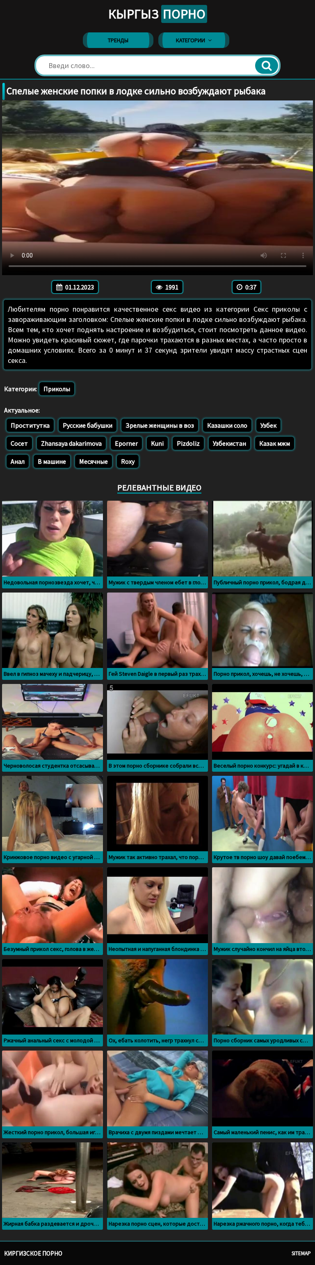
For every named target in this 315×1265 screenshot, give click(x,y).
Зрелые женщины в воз (160, 425)
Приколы (56, 389)
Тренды (118, 40)
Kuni (157, 443)
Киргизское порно (33, 1253)
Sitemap (301, 1253)
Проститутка (30, 425)
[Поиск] (266, 65)
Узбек (268, 425)
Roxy (128, 461)
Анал (18, 461)
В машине (52, 461)
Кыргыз (156, 14)
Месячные (93, 461)
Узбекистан (229, 443)
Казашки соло (227, 425)
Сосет (19, 443)
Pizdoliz (188, 443)
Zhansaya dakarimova (71, 443)
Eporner (126, 443)
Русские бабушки (87, 425)
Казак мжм (274, 443)
